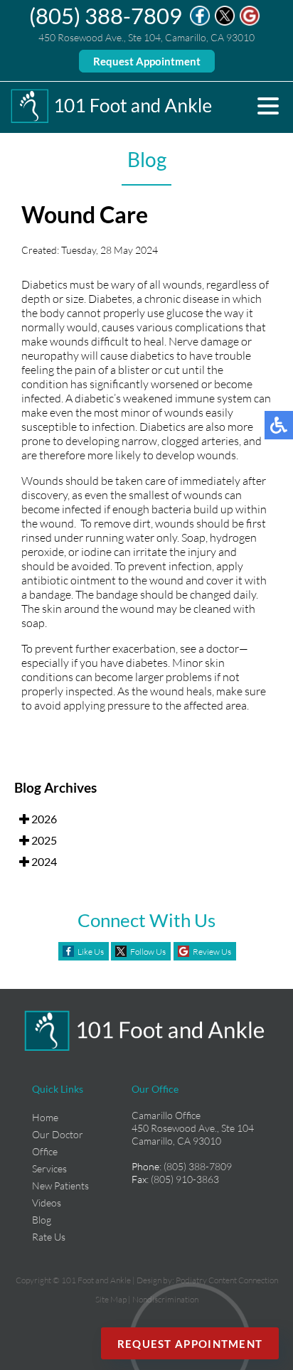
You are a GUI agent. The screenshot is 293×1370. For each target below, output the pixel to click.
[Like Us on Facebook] (200, 22)
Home (45, 1117)
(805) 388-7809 (105, 15)
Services (49, 1168)
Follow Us (148, 951)
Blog (41, 1220)
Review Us (212, 951)
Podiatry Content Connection (227, 1280)
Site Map (111, 1299)
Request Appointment (147, 61)
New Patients (60, 1185)
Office (45, 1151)
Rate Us (48, 1237)
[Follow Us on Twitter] (224, 22)
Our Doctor (57, 1134)
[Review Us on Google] (249, 22)
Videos (46, 1203)
